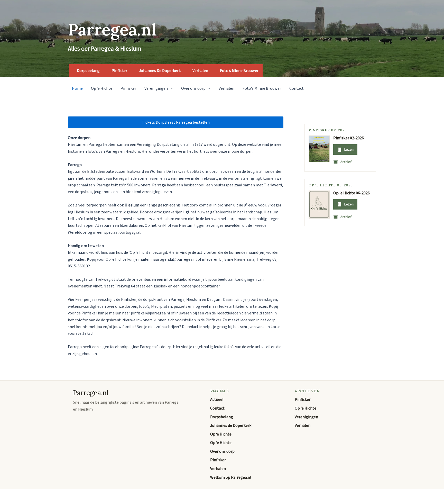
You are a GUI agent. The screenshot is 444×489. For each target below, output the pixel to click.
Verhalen (200, 71)
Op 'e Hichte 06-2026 (351, 192)
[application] (170, 88)
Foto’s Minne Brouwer (239, 71)
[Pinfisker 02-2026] (319, 148)
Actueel (217, 399)
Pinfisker (119, 71)
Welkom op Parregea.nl (230, 477)
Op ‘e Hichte (101, 88)
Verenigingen (156, 88)
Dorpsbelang (88, 71)
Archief (345, 162)
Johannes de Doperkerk (160, 71)
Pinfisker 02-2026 (348, 138)
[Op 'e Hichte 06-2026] (319, 204)
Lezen (349, 149)
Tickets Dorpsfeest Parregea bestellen (176, 122)
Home (77, 88)
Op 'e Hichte (305, 408)
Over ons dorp (193, 88)
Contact (296, 88)
